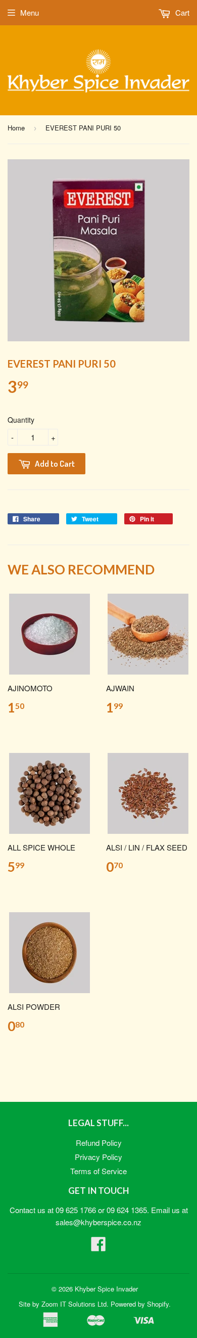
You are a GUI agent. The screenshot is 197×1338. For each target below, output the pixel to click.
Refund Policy (99, 1142)
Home (16, 127)
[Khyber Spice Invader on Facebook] (98, 1246)
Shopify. (159, 1304)
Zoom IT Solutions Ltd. (75, 1304)
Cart (181, 12)
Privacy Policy (98, 1156)
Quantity (21, 420)
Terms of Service (98, 1171)
